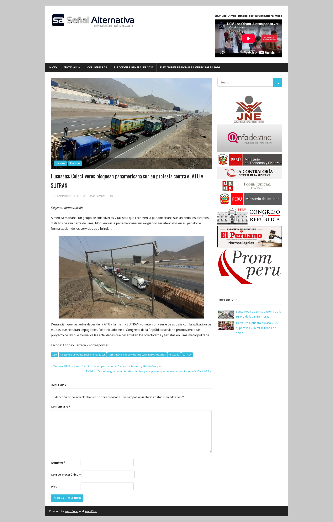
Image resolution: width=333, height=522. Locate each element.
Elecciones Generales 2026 (133, 67)
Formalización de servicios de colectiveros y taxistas (137, 354)
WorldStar (91, 511)
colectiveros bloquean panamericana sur (82, 354)
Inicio (53, 67)
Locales (60, 163)
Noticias (70, 67)
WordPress (71, 511)
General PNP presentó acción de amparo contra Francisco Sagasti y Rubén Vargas (107, 366)
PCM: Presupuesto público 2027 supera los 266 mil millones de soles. (257, 328)
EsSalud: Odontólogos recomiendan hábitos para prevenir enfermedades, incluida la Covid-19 (147, 371)
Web (54, 486)
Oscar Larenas (96, 196)
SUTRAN (187, 354)
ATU (54, 354)
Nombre (58, 462)
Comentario (61, 406)
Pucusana (174, 354)
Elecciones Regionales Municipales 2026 (190, 67)
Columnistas (97, 67)
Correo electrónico (66, 474)
